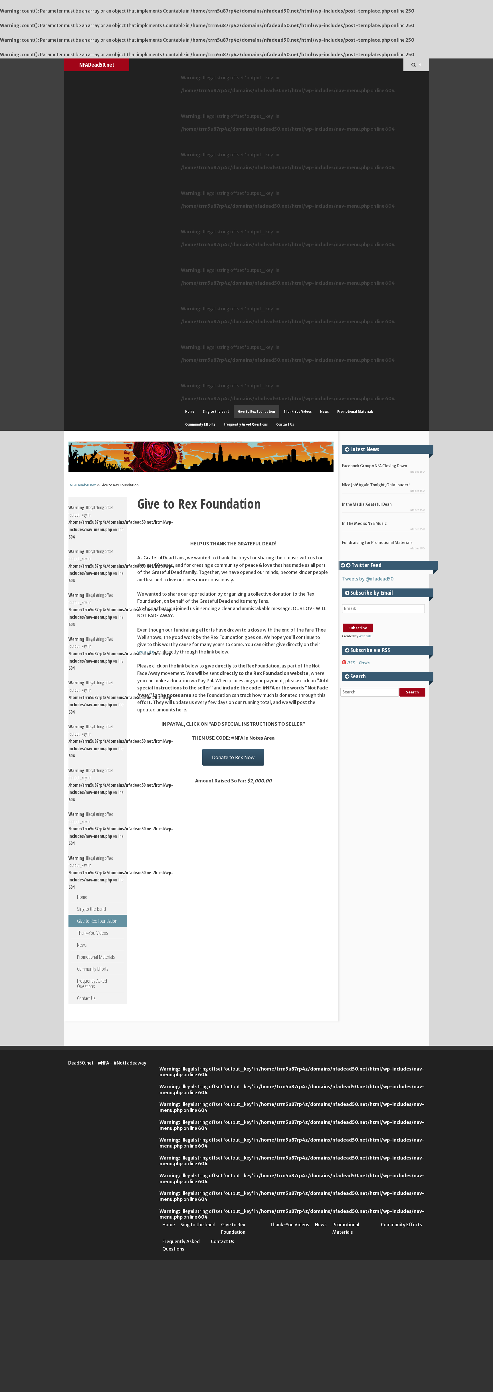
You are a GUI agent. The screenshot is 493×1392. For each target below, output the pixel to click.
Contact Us (285, 424)
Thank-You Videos (298, 411)
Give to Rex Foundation (256, 411)
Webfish (365, 636)
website (145, 652)
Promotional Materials (355, 411)
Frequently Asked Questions (246, 424)
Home (189, 411)
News (324, 411)
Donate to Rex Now (233, 757)
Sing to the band (216, 411)
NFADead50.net (96, 64)
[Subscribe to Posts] (344, 662)
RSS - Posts (358, 662)
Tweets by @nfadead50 (368, 579)
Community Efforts (200, 424)
